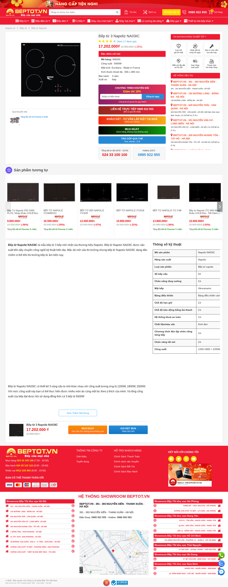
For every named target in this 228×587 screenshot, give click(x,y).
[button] (198, 21)
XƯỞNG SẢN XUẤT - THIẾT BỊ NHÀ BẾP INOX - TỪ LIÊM (32, 552)
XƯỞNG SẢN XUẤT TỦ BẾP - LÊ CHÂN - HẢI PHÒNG (195, 511)
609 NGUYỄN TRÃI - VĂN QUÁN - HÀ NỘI (26, 516)
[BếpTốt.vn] (27, 12)
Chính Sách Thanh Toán (127, 456)
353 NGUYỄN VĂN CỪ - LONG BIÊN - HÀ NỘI (28, 521)
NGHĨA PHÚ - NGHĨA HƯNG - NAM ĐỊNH (200, 568)
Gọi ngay (221, 555)
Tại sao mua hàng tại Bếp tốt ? (189, 37)
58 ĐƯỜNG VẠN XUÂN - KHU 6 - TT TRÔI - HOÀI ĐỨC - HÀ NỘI (35, 542)
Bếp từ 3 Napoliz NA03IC (42, 424)
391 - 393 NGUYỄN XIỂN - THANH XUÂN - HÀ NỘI (30, 506)
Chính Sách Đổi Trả (124, 466)
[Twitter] (179, 459)
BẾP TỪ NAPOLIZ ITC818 (130, 210)
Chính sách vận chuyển (126, 461)
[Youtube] (194, 459)
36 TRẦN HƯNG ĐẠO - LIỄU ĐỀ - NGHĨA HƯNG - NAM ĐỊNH (192, 573)
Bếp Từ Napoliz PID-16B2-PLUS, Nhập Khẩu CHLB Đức (22, 211)
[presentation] (8, 206)
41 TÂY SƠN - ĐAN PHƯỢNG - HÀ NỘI (25, 537)
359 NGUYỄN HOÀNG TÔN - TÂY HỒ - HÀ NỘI (28, 526)
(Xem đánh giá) (127, 41)
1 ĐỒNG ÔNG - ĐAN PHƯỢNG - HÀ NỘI (26, 532)
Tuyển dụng (82, 461)
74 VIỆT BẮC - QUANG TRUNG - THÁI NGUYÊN (197, 549)
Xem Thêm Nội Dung (78, 413)
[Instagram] (186, 459)
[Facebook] (171, 459)
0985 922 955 (99, 517)
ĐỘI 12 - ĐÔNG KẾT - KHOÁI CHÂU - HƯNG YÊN (197, 531)
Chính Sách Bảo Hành (126, 471)
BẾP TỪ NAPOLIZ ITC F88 (167, 210)
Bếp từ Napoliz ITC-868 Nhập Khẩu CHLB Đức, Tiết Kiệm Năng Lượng (204, 213)
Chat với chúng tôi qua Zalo (221, 563)
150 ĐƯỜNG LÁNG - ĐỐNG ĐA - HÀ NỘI (26, 511)
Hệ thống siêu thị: (183, 75)
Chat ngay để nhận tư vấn (221, 572)
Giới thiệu (81, 456)
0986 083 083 (124, 517)
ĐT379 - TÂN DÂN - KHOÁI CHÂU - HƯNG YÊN (197, 520)
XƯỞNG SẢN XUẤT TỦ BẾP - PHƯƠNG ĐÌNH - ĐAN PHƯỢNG (34, 547)
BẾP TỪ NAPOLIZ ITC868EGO (53, 211)
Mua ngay (88, 430)
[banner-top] (114, 3)
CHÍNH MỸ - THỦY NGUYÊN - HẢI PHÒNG (199, 506)
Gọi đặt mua (128, 430)
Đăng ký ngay (152, 96)
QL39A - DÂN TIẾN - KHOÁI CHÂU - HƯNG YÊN (197, 525)
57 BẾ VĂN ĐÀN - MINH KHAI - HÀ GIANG (199, 559)
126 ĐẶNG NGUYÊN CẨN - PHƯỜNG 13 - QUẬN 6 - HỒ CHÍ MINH (190, 540)
